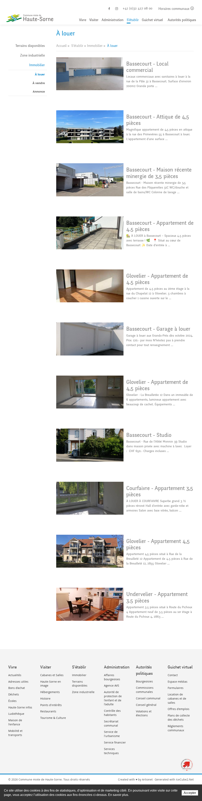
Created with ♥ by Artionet (135, 779)
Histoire (45, 698)
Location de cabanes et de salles (177, 698)
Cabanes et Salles (52, 675)
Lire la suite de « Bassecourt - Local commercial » (125, 75)
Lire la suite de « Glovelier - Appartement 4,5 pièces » (125, 553)
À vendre (39, 83)
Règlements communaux (176, 728)
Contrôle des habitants (112, 713)
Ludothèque (16, 714)
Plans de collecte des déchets (179, 717)
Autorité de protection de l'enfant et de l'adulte (113, 698)
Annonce (39, 91)
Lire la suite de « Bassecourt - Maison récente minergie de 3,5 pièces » (125, 181)
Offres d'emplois (178, 709)
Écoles (12, 701)
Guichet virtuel (152, 20)
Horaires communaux (174, 9)
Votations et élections (144, 713)
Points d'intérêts (51, 705)
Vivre (82, 20)
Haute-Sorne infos (20, 707)
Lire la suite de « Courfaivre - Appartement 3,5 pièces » (125, 500)
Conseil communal (148, 698)
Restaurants (48, 711)
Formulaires (175, 688)
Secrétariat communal (111, 723)
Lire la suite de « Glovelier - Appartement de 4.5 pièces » (125, 287)
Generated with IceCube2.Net (174, 779)
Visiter (93, 20)
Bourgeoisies (144, 681)
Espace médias (177, 681)
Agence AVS (111, 685)
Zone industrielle (32, 55)
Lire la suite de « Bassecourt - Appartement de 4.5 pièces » (125, 234)
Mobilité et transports (15, 733)
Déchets (13, 694)
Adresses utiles (18, 681)
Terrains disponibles (30, 46)
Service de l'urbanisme (112, 734)
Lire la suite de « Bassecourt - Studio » (125, 447)
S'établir (133, 20)
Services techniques (111, 751)
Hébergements (50, 692)
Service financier (115, 742)
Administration (112, 20)
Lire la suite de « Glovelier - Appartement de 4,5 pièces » (125, 394)
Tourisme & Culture (53, 718)
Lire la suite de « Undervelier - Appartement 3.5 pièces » (125, 606)
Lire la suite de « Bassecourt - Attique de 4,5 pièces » (125, 128)
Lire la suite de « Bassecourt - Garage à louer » (125, 340)
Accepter (190, 793)
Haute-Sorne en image (50, 684)
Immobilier (37, 65)
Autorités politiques (182, 20)
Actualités (14, 675)
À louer (40, 74)
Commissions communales (144, 690)
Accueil (61, 46)
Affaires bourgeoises (112, 677)
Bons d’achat (16, 688)
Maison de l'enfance (15, 722)
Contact (173, 675)
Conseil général (146, 705)
